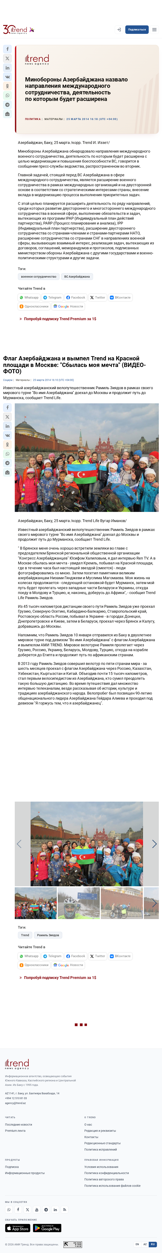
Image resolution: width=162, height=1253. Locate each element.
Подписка (12, 1167)
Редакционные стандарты (102, 1143)
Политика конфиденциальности (106, 1173)
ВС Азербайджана (77, 276)
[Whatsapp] (9, 1209)
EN (137, 1244)
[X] (27, 1209)
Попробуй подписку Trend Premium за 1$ (59, 319)
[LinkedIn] (55, 1209)
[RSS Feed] (64, 1209)
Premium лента (15, 1130)
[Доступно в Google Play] (47, 1228)
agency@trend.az (15, 1103)
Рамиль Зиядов (48, 935)
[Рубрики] (154, 29)
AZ (145, 1244)
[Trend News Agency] (17, 1064)
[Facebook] (18, 1209)
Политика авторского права (104, 1179)
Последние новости (18, 1124)
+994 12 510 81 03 (16, 1098)
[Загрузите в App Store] (17, 1228)
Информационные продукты (25, 1173)
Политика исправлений (100, 1149)
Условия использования (101, 1167)
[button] (7, 49)
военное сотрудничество (38, 276)
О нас (88, 1124)
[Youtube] (36, 1209)
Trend (25, 935)
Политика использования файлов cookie (112, 1185)
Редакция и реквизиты (100, 1130)
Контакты (91, 1137)
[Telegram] (46, 1209)
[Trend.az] (18, 29)
